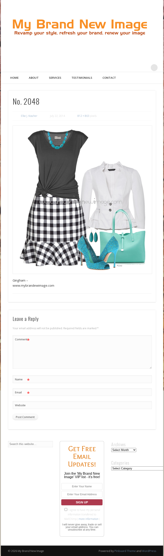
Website (20, 405)
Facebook (119, 67)
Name (22, 380)
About (34, 78)
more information (88, 519)
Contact (109, 78)
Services (55, 78)
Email (22, 393)
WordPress (149, 551)
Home (14, 78)
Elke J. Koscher (29, 116)
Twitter (127, 67)
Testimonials (82, 78)
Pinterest (136, 67)
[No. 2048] (82, 200)
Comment (22, 340)
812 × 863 (83, 116)
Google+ (145, 67)
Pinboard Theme (125, 551)
